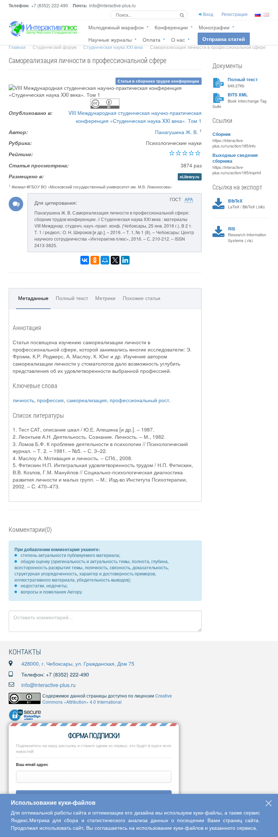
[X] (115, 260)
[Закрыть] (268, 803)
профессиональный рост (139, 400)
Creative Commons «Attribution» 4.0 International (107, 698)
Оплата (151, 39)
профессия (50, 400)
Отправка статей (223, 38)
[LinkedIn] (125, 260)
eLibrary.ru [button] (189, 176)
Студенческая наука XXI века (113, 47)
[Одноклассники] (94, 260)
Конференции (171, 27)
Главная (17, 47)
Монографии (214, 27)
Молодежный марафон (116, 27)
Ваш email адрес (32, 764)
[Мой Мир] (105, 260)
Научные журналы (110, 39)
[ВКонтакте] (84, 260)
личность (23, 400)
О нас (178, 39)
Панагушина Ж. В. (176, 132)
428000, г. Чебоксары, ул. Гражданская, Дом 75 (77, 663)
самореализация (87, 400)
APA (189, 199)
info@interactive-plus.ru (48, 684)
